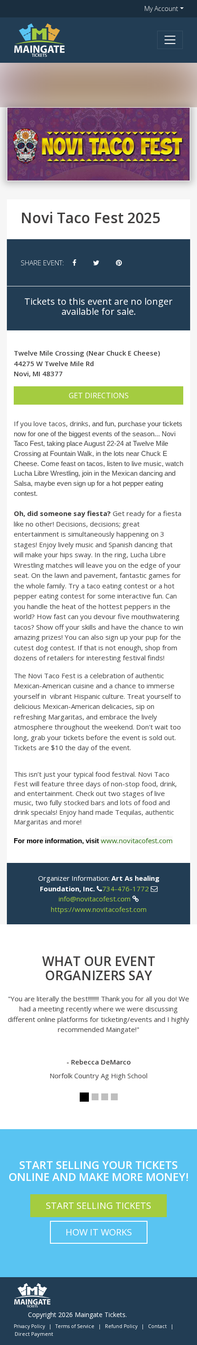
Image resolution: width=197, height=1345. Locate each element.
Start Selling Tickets (98, 1205)
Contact (157, 1326)
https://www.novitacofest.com (99, 909)
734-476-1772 (125, 888)
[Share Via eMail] (138, 262)
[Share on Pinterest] (119, 262)
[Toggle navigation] (170, 40)
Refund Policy (121, 1326)
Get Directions (99, 395)
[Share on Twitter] (96, 262)
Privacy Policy (29, 1326)
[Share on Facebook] (74, 262)
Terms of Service (74, 1326)
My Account (161, 8)
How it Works (99, 1232)
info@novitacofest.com (95, 898)
